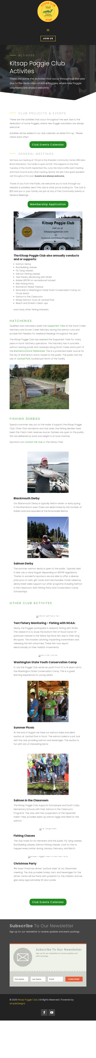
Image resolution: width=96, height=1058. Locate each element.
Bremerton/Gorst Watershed (29, 351)
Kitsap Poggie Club (27, 999)
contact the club (34, 442)
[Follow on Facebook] (44, 1012)
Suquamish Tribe (56, 325)
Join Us (48, 38)
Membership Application (48, 204)
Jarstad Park (23, 358)
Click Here (17, 892)
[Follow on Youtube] (51, 1012)
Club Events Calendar (48, 144)
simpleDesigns (17, 1003)
